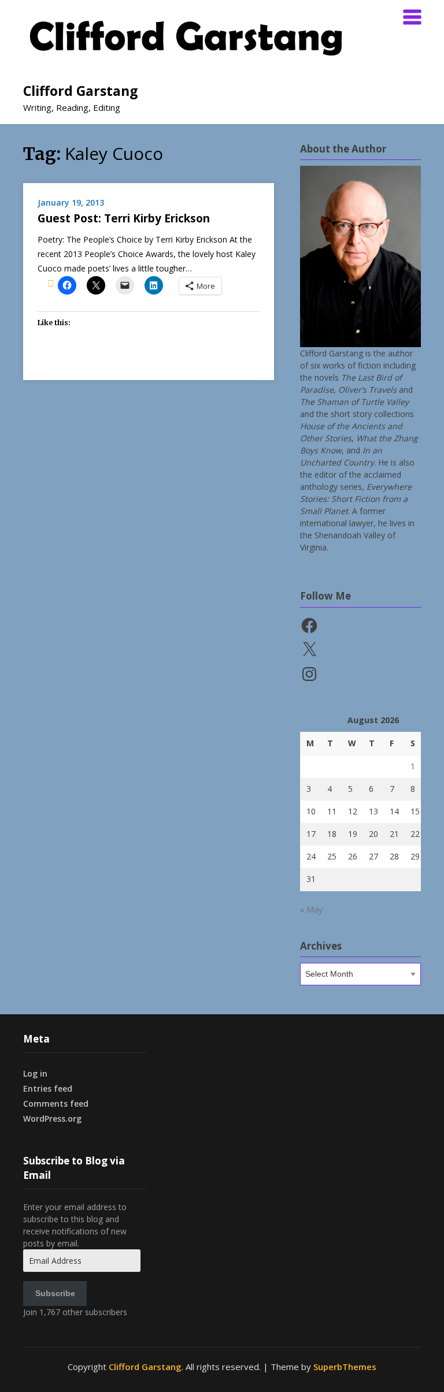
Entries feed (47, 1088)
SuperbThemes (344, 1366)
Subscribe (55, 1293)
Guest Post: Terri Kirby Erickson (124, 218)
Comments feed (55, 1103)
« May (311, 909)
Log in (35, 1073)
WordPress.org (52, 1118)
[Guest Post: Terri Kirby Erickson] (50, 283)
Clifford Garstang (80, 90)
